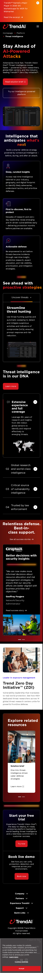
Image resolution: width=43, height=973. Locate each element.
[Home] (21, 921)
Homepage (8, 33)
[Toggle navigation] (37, 26)
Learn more (16, 786)
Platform (21, 33)
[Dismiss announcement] (37, 2)
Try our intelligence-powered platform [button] (21, 92)
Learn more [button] (10, 386)
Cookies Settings (21, 962)
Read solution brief (14, 82)
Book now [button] (21, 876)
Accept (21, 968)
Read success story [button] (15, 610)
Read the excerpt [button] (12, 17)
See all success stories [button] (20, 539)
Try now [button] (21, 844)
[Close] (40, 941)
